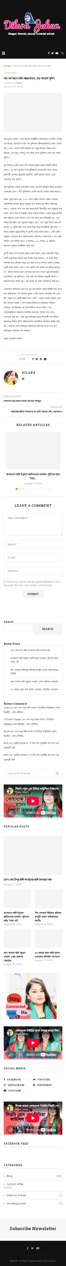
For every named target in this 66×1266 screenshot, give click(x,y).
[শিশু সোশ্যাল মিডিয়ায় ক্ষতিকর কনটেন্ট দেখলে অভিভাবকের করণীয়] (48, 898)
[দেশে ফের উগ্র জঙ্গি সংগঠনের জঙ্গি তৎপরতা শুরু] (33, 855)
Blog (34, 1176)
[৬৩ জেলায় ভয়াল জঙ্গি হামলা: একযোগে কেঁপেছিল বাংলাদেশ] (48, 938)
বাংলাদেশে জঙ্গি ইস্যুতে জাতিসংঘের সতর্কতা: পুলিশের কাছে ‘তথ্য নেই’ (16, 916)
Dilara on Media (34, 1195)
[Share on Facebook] (33, 359)
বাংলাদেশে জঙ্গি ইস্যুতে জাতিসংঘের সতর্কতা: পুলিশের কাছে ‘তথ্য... (33, 476)
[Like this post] (26, 359)
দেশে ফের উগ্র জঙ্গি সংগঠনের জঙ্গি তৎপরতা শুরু (30, 650)
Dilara (18, 82)
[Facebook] (49, 53)
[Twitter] (52, 53)
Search (9, 622)
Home (7, 66)
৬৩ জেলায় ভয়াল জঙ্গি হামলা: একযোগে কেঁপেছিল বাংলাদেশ (34, 689)
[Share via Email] (45, 359)
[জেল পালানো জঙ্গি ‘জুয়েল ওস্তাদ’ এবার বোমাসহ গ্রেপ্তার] (17, 938)
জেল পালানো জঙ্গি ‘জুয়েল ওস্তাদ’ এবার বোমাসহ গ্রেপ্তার (34, 681)
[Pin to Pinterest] (41, 359)
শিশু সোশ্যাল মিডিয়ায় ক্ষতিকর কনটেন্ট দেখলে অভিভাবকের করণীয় (48, 916)
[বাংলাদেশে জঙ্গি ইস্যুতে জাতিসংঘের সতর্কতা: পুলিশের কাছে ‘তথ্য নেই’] (33, 450)
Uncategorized (34, 1203)
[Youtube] (57, 53)
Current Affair (10, 73)
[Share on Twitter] (37, 359)
